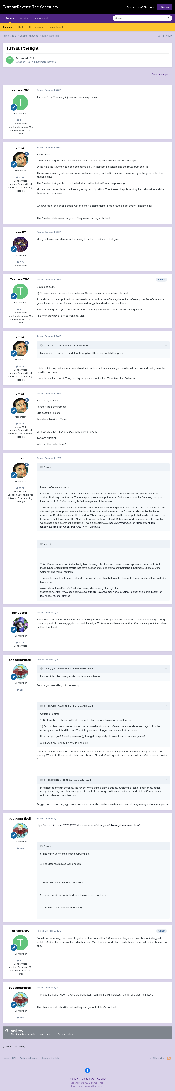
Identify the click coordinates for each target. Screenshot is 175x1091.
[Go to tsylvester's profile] (20, 624)
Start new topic (160, 74)
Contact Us (88, 1078)
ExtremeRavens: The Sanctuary (30, 7)
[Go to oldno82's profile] (20, 244)
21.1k (21, 689)
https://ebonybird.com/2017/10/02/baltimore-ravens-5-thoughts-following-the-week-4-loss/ (88, 825)
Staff (20, 27)
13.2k (21, 642)
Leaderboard (56, 27)
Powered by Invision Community (87, 1086)
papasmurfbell (20, 660)
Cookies (102, 1078)
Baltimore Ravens (46, 61)
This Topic (155, 18)
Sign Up (165, 6)
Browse (10, 18)
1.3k (21, 120)
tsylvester (20, 612)
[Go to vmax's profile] (20, 159)
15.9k (21, 177)
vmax (20, 147)
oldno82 (20, 232)
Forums (7, 27)
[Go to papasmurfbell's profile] (20, 672)
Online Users (36, 27)
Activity (24, 18)
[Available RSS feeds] (168, 1058)
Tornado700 (26, 58)
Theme (72, 1078)
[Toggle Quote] (41, 345)
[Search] (168, 18)
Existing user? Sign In (140, 7)
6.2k (21, 262)
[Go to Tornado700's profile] (10, 60)
